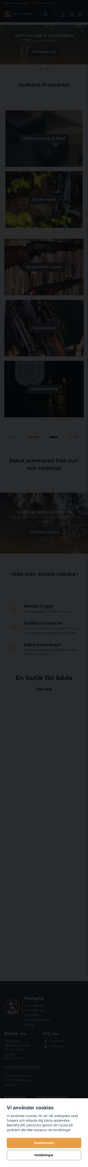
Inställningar (44, 1155)
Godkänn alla (44, 1143)
